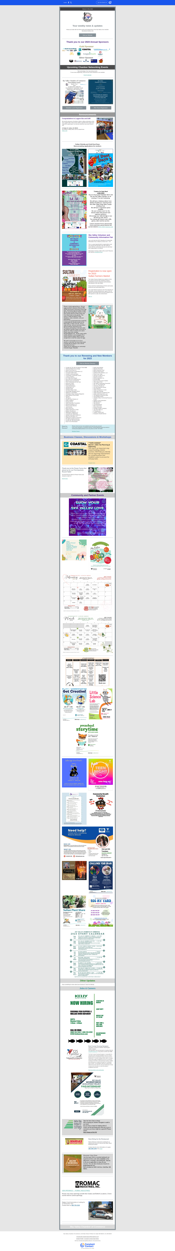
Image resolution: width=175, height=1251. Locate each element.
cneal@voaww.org (93, 1051)
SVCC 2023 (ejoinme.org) (105, 227)
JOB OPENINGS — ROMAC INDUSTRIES (76, 1190)
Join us (90, 296)
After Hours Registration (101, 108)
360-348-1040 (92, 1148)
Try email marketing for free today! (87, 1248)
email (101, 1148)
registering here (99, 252)
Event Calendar (87, 75)
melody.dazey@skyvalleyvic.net (86, 1240)
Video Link (64, 130)
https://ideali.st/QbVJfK (90, 1132)
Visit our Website (87, 35)
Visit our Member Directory (87, 363)
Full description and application (96, 1070)
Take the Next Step (89, 1121)
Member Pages (76, 431)
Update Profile (79, 1238)
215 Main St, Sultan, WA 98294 (70, 128)
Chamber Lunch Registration (74, 108)
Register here (91, 463)
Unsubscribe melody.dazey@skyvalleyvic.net (87, 1236)
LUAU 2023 (100, 193)
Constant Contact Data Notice (91, 1238)
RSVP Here (65, 478)
